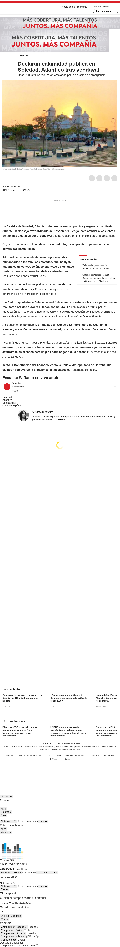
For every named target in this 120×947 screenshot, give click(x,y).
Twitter (99, 178)
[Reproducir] (7, 386)
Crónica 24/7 (7, 860)
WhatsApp (114, 178)
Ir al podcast (29, 872)
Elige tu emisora (103, 11)
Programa (81, 6)
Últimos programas (27, 821)
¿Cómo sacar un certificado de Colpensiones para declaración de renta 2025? (68, 698)
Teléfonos (53, 759)
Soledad (7, 397)
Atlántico (7, 400)
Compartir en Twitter (12, 930)
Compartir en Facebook (14, 927)
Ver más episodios (11, 872)
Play (3, 815)
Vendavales (9, 402)
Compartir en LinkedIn (13, 933)
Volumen (6, 812)
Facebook (92, 178)
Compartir (42, 872)
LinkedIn (107, 178)
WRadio (19, 9)
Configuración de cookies (74, 755)
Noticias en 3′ (8, 821)
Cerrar (4, 889)
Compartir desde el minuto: (18, 945)
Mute (3, 808)
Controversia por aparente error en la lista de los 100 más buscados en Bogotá (22, 698)
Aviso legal (10, 755)
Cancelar (16, 916)
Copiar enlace (9, 939)
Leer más (60, 419)
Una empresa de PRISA (60, 767)
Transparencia (93, 755)
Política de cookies (54, 755)
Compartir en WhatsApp (14, 936)
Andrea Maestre (11, 186)
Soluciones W (109, 755)
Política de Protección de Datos (30, 755)
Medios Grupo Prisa (60, 775)
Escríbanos (66, 759)
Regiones (24, 55)
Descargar (6, 942)
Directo (43, 821)
